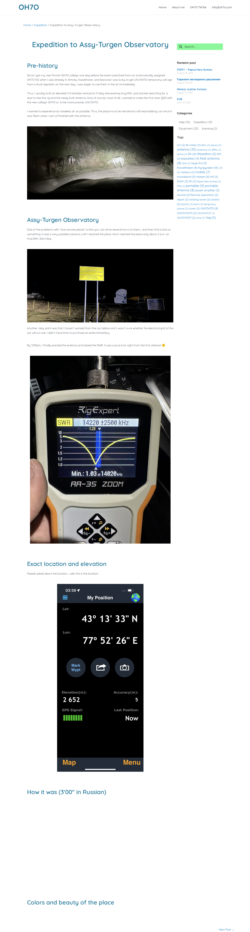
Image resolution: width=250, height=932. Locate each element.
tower (194, 208)
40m (205, 145)
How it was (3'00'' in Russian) (66, 792)
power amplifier (207, 190)
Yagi (211, 217)
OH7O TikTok (198, 7)
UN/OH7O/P (206, 213)
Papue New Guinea (209, 181)
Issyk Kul (199, 163)
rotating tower (199, 199)
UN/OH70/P (186, 217)
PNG (181, 185)
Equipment (188, 128)
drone (182, 154)
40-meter (193, 145)
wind (200, 217)
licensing (209, 128)
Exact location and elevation (67, 563)
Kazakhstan (187, 167)
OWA (182, 181)
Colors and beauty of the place (70, 902)
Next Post (226, 929)
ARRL (216, 149)
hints (186, 163)
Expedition (203, 122)
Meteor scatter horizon (192, 89)
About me (178, 7)
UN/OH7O (209, 208)
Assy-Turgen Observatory (63, 219)
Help (184, 122)
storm (198, 204)
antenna (186, 149)
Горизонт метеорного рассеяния (198, 79)
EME (179, 99)
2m (181, 145)
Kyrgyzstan (208, 167)
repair (182, 199)
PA (192, 181)
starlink (187, 204)
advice (215, 145)
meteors (187, 172)
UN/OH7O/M (187, 213)
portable (195, 186)
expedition (190, 158)
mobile (202, 172)
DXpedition (206, 154)
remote (183, 195)
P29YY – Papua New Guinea (194, 69)
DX (192, 154)
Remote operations (204, 195)
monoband (186, 176)
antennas (204, 149)
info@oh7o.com (222, 7)
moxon (203, 176)
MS (214, 176)
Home (163, 7)
